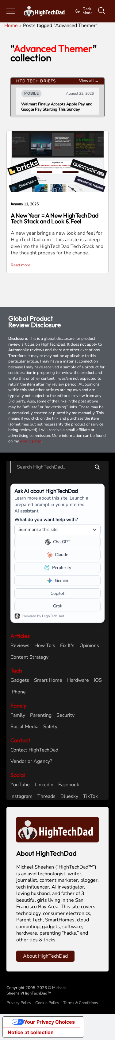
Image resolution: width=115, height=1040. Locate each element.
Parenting (41, 715)
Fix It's (67, 645)
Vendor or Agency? (31, 761)
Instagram (21, 796)
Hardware (78, 680)
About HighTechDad (45, 956)
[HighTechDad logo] (57, 829)
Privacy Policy (18, 1003)
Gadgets (19, 680)
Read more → (23, 265)
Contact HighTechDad (34, 750)
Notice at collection (31, 1032)
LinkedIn (44, 785)
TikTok (90, 796)
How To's (44, 645)
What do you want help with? (46, 519)
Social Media (24, 727)
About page (30, 441)
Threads (46, 796)
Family (17, 715)
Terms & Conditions (80, 1003)
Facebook (68, 785)
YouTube (20, 785)
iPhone (18, 692)
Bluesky (69, 796)
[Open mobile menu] (10, 11)
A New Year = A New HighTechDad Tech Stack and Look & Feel (54, 218)
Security (65, 715)
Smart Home (48, 680)
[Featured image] (58, 161)
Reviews (19, 645)
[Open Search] (102, 11)
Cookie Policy (47, 1003)
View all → (89, 81)
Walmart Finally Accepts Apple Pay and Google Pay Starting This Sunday (57, 107)
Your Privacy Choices (49, 1022)
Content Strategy (29, 657)
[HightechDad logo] (45, 11)
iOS (98, 680)
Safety (50, 727)
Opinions (89, 645)
